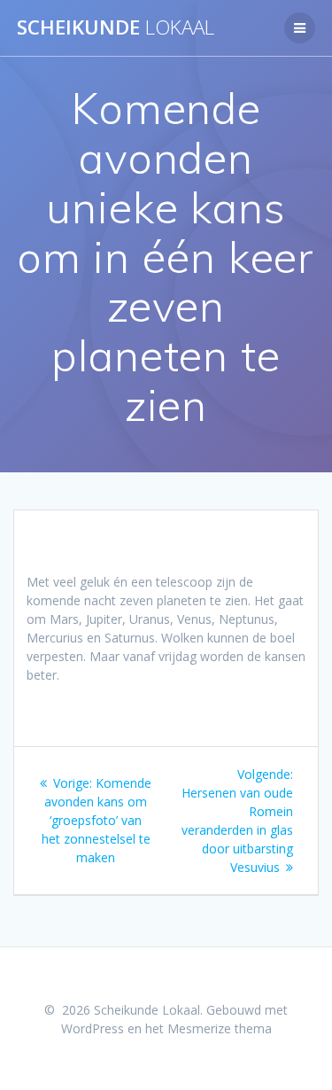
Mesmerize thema (219, 1028)
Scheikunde (115, 27)
